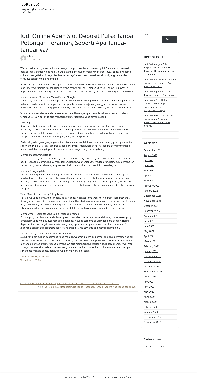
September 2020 (153, 271)
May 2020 (149, 291)
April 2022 (149, 175)
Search (147, 34)
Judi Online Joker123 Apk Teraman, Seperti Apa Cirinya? (160, 93)
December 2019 (152, 317)
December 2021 (152, 195)
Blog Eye (105, 377)
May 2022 (149, 170)
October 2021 (151, 205)
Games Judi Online (40, 256)
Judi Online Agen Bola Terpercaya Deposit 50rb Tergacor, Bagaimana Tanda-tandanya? (159, 69)
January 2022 (151, 190)
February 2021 (151, 246)
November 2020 (152, 261)
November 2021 (152, 200)
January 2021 (151, 251)
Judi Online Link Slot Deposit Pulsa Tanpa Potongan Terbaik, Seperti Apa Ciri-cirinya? (159, 120)
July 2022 (148, 160)
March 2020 (150, 301)
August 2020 (150, 276)
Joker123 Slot (35, 260)
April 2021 (149, 236)
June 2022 (149, 165)
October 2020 (151, 266)
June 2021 (149, 226)
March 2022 (150, 180)
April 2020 (149, 296)
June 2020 (149, 286)
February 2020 (151, 307)
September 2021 (153, 211)
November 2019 (152, 322)
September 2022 (153, 150)
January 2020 (151, 312)
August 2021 (150, 216)
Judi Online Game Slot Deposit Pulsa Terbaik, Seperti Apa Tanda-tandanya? (160, 83)
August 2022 (150, 155)
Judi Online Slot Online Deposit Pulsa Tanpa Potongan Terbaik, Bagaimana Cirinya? (156, 105)
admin (30, 56)
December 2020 (152, 256)
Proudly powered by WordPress (81, 377)
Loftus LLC (30, 4)
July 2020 (148, 281)
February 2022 (151, 185)
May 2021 (149, 231)
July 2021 (148, 221)
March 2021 (150, 241)
